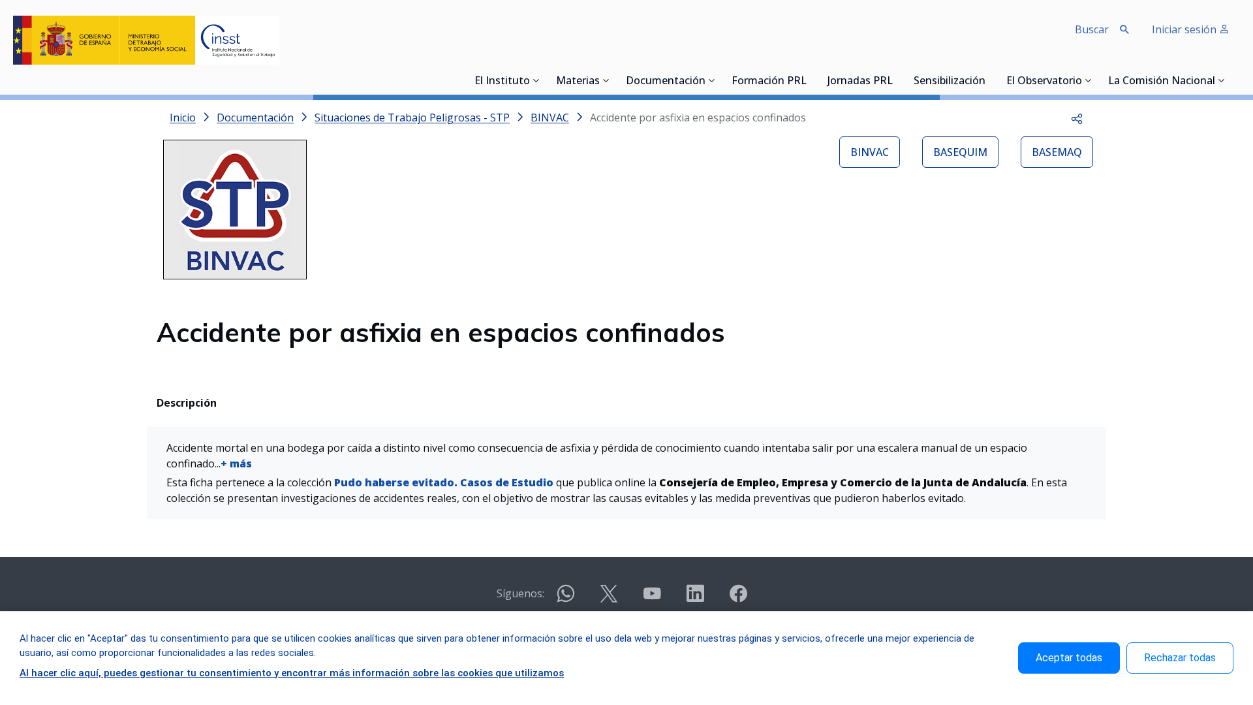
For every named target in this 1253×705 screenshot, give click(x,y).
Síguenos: (520, 593)
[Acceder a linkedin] (695, 599)
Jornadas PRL (860, 81)
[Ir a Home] (146, 40)
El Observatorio (1044, 81)
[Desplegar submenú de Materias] (606, 80)
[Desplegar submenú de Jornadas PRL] (897, 80)
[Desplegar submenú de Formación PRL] (810, 80)
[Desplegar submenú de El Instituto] (536, 80)
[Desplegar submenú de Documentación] (712, 80)
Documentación (665, 81)
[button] (1076, 117)
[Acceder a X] (608, 599)
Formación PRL (769, 81)
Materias (578, 81)
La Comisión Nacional (1161, 81)
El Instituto (502, 81)
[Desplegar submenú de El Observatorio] (1088, 80)
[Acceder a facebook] (738, 599)
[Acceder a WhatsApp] (565, 599)
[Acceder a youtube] (652, 599)
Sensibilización (949, 81)
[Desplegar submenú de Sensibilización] (989, 80)
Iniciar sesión (1185, 29)
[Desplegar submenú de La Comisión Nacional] (1221, 80)
